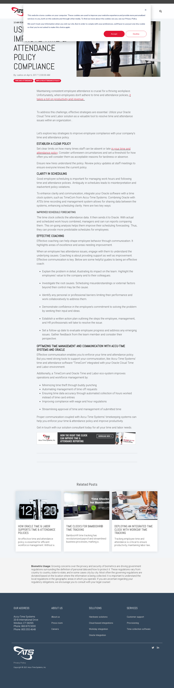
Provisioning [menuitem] (133, 623)
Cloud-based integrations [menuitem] (101, 623)
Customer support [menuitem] (135, 617)
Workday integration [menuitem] (98, 629)
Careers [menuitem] (55, 629)
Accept (114, 34)
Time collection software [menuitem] (138, 629)
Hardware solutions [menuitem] (98, 617)
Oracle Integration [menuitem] (97, 635)
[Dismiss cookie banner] (146, 10)
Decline (136, 34)
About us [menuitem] (55, 617)
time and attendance (23, 81)
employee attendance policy (48, 81)
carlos (20, 75)
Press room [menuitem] (57, 623)
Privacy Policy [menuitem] (20, 663)
